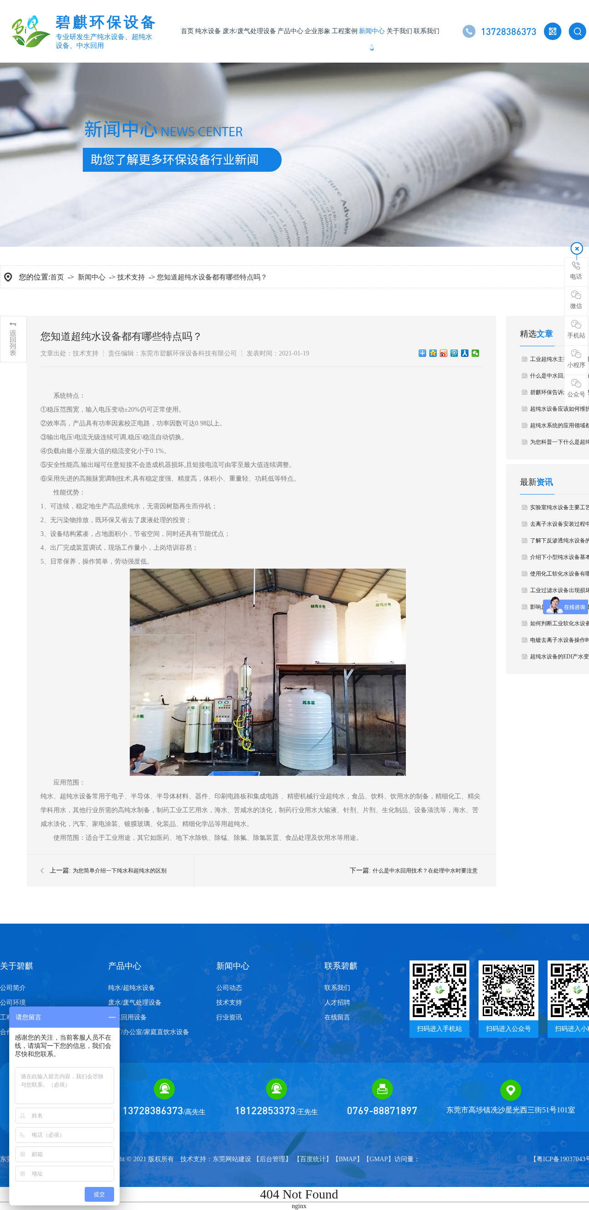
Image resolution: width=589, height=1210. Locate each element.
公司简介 (13, 987)
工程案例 (345, 31)
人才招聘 (337, 1002)
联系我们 (426, 31)
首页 (187, 31)
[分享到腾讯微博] (454, 353)
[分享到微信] (475, 353)
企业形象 (317, 31)
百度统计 (313, 1159)
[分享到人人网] (465, 353)
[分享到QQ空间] (433, 353)
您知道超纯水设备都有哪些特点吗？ (212, 277)
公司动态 (229, 987)
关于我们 (399, 31)
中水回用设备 (127, 1017)
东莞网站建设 (232, 1159)
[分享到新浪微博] (444, 353)
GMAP (379, 1159)
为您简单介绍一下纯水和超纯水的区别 (120, 870)
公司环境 (13, 1002)
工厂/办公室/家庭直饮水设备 (148, 1032)
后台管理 (272, 1159)
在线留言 (337, 1017)
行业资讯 (229, 1017)
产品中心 (290, 31)
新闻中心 (372, 31)
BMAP (348, 1159)
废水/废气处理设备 (249, 31)
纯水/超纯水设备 (131, 987)
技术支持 (131, 277)
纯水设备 (208, 31)
